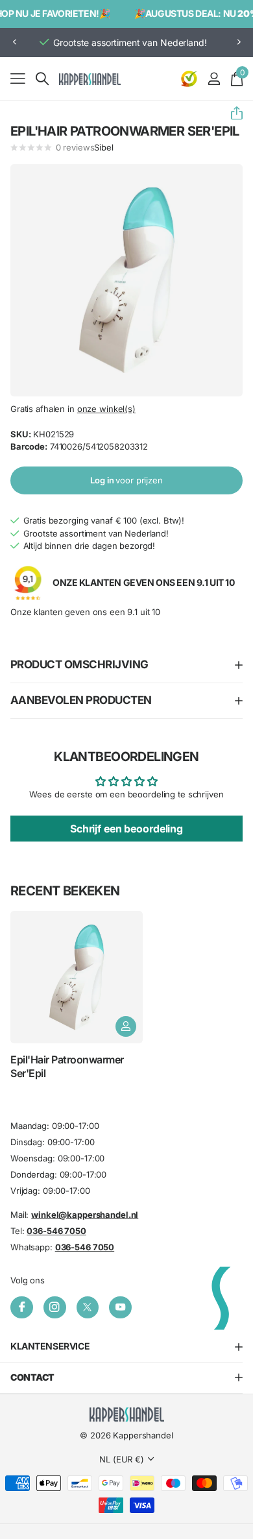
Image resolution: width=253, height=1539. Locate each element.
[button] (14, 42)
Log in (126, 480)
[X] (88, 1307)
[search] (42, 78)
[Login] (214, 78)
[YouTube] (120, 1307)
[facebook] (21, 1307)
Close (126, 1346)
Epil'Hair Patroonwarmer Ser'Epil (67, 1066)
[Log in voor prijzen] (125, 1026)
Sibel (103, 147)
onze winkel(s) (106, 409)
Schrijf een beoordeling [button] (126, 828)
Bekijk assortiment (17, 78)
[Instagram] (54, 1307)
